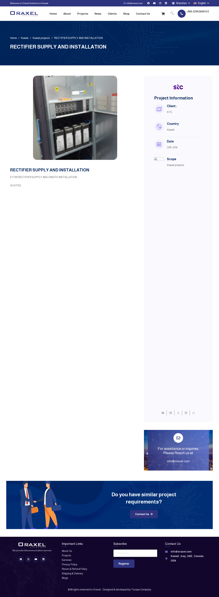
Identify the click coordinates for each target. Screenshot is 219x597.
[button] (180, 3)
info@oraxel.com (178, 461)
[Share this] (170, 412)
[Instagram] (160, 3)
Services (67, 560)
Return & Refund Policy (74, 569)
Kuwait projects (175, 165)
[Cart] (163, 13)
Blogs (65, 578)
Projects (66, 555)
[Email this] (163, 412)
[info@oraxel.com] (168, 551)
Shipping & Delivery (72, 573)
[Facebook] (148, 3)
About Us (67, 551)
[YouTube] (154, 3)
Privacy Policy (69, 564)
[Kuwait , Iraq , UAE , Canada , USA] (168, 558)
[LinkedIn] (166, 3)
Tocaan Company (141, 589)
